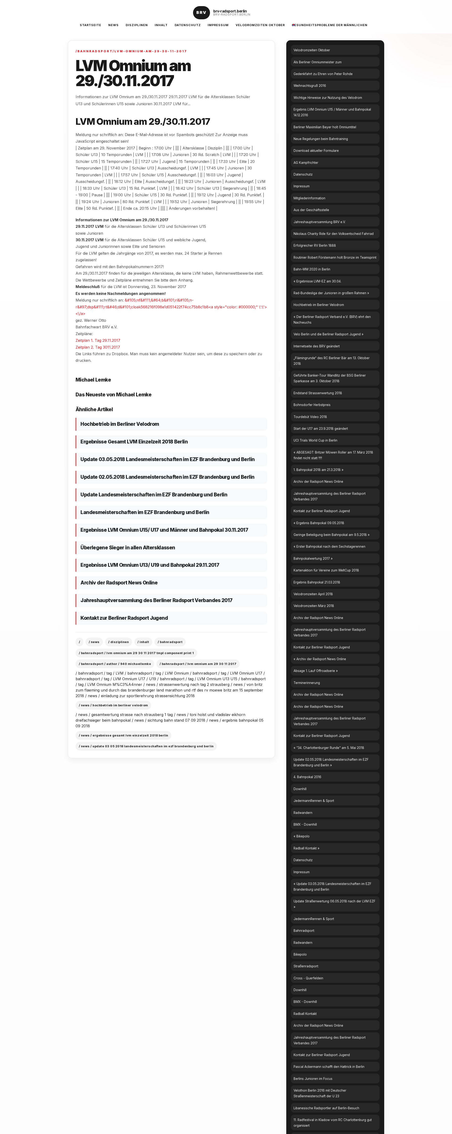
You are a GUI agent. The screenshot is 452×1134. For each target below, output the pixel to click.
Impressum (218, 25)
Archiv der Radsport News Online (119, 583)
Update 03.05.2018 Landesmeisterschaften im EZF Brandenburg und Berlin (167, 459)
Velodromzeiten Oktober (260, 25)
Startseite (90, 25)
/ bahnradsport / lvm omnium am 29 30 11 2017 (198, 664)
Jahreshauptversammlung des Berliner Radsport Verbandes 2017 (156, 600)
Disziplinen (137, 25)
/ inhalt (143, 642)
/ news (94, 642)
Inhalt (161, 25)
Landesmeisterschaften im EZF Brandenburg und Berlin (145, 512)
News (113, 25)
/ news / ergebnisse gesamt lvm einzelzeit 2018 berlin (123, 735)
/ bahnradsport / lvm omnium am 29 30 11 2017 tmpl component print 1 (136, 653)
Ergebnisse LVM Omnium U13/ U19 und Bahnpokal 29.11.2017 (150, 565)
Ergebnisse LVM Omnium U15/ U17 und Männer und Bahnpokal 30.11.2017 (164, 530)
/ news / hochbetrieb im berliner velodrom (113, 705)
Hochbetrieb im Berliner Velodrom (120, 424)
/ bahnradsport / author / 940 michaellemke (115, 664)
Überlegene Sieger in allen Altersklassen (128, 548)
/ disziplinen (118, 642)
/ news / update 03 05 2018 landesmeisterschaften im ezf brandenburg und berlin (146, 746)
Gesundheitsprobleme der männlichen (329, 25)
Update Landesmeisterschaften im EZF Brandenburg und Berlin (154, 495)
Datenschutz (188, 25)
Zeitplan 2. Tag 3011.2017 (98, 347)
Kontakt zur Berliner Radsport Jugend (124, 618)
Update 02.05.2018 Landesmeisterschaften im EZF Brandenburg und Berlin (167, 477)
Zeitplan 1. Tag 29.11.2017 (98, 340)
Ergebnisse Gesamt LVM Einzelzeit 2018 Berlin (134, 442)
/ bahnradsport (170, 642)
